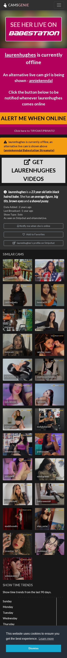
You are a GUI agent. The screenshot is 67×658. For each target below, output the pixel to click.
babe (15, 196)
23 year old (38, 192)
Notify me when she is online (34, 225)
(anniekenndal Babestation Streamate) (29, 150)
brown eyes (16, 201)
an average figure (42, 196)
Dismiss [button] (33, 648)
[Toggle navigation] (59, 5)
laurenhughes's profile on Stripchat (35, 242)
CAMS (18, 5)
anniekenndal (41, 80)
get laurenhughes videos (34, 170)
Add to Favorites (35, 234)
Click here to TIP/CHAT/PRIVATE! (34, 130)
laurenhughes (20, 55)
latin (49, 192)
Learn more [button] (46, 638)
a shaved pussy (39, 201)
